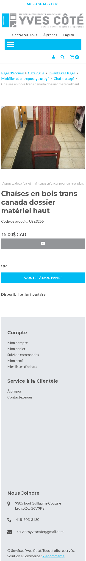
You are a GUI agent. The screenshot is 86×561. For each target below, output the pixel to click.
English (68, 35)
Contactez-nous (24, 35)
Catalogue (36, 73)
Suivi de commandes (23, 354)
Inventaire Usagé (62, 73)
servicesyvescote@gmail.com (40, 531)
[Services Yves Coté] (43, 20)
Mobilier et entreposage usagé (25, 78)
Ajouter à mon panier (43, 278)
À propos (50, 35)
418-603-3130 (27, 519)
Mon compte (17, 342)
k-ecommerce (53, 556)
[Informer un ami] (43, 243)
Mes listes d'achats (22, 366)
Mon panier (16, 348)
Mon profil (15, 360)
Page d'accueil (12, 73)
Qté (4, 266)
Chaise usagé (64, 78)
